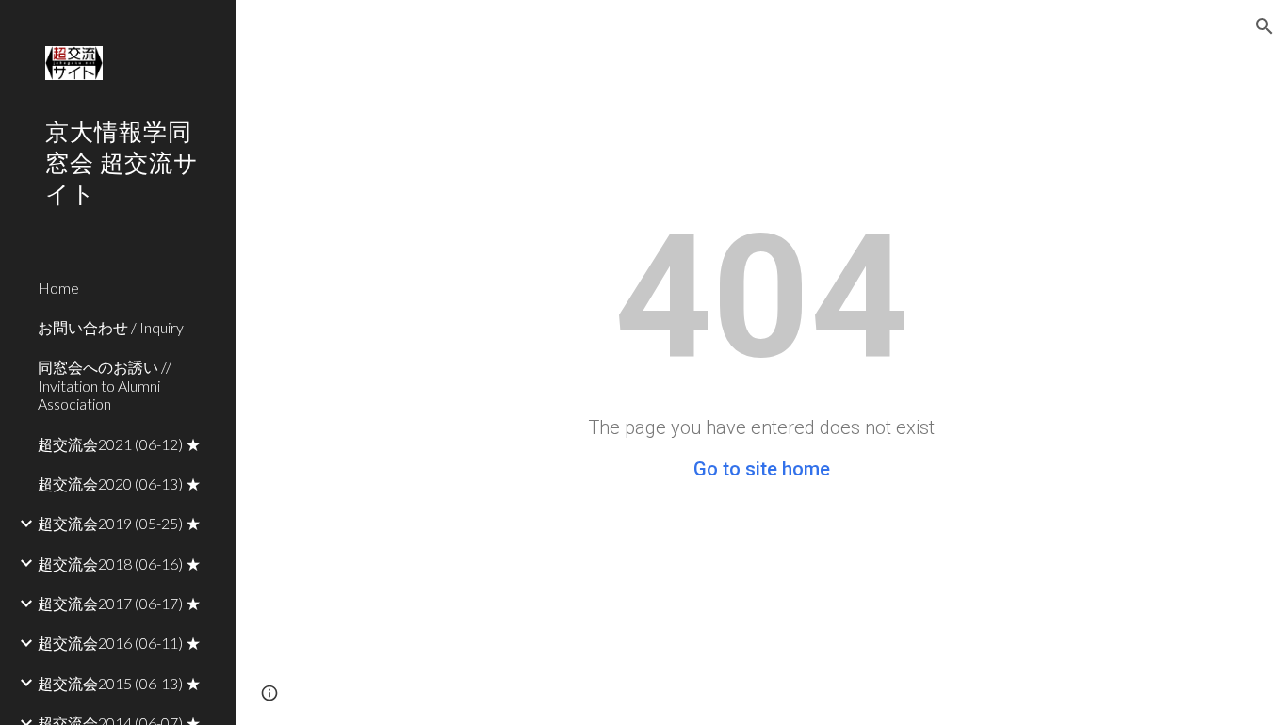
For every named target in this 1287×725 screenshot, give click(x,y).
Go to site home (761, 469)
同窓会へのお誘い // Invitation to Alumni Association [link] (104, 385)
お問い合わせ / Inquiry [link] (111, 327)
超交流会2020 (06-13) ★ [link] (119, 483)
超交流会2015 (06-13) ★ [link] (119, 683)
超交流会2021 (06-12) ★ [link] (119, 444)
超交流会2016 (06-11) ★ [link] (119, 643)
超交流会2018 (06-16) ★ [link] (119, 563)
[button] (1264, 26)
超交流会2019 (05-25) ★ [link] (119, 523)
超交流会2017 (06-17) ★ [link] (119, 603)
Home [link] (58, 288)
